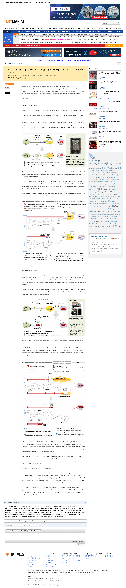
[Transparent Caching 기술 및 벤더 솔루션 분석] (93, 101)
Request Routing (102, 209)
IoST (90, 189)
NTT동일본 (109, 36)
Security (100, 214)
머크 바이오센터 (100, 42)
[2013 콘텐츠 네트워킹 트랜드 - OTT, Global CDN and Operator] (93, 91)
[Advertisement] (105, 273)
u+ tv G (101, 226)
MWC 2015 (98, 196)
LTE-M (97, 194)
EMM (106, 175)
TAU (107, 216)
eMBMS (91, 226)
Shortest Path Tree (116, 214)
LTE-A (115, 192)
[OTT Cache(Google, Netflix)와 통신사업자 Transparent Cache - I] (93, 111)
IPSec (109, 186)
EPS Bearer (113, 175)
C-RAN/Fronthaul (108, 168)
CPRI (97, 170)
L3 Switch (93, 192)
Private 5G (109, 205)
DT (88, 36)
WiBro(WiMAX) (101, 224)
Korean (26, 2)
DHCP (110, 172)
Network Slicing (92, 203)
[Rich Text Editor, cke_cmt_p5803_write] (45, 536)
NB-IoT (113, 198)
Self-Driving (108, 214)
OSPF (104, 203)
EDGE (100, 175)
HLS (119, 179)
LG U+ (99, 192)
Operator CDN (117, 203)
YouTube (110, 224)
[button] (7, 531)
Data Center (92, 175)
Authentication (109, 166)
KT (115, 42)
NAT (108, 198)
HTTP (92, 181)
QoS (119, 206)
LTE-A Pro (91, 194)
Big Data (92, 168)
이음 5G (113, 226)
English (21, 2)
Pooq (100, 206)
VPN (107, 218)
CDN (119, 168)
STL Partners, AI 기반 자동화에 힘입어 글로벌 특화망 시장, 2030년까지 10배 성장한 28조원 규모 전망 (63, 60)
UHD (97, 218)
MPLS (116, 194)
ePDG (96, 226)
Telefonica (92, 36)
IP (111, 184)
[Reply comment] (85, 503)
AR (90, 166)
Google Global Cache (103, 179)
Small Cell (93, 216)
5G (90, 163)
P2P (91, 206)
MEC (111, 194)
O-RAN (100, 203)
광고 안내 (30, 2)
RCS (92, 209)
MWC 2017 (112, 196)
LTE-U (102, 194)
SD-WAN (110, 209)
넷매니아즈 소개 (38, 2)
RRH (95, 209)
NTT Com (116, 36)
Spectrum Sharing (101, 216)
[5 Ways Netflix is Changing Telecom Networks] (93, 82)
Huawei (103, 184)
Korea (109, 189)
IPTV (114, 186)
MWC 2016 (105, 196)
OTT (109, 203)
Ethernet (91, 177)
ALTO (118, 164)
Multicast (103, 198)
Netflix (96, 201)
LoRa (107, 194)
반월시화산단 (51, 42)
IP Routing (101, 186)
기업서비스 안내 (48, 2)
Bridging (98, 168)
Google (91, 179)
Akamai (102, 166)
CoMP (99, 172)
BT (115, 166)
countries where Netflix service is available (37, 352)
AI (113, 163)
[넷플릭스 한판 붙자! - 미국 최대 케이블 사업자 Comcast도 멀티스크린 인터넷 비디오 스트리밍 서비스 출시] (93, 141)
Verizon (79, 36)
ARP (93, 166)
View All (93, 160)
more (115, 34)
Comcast (105, 172)
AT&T (84, 36)
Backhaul (119, 166)
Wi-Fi (91, 223)
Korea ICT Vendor (117, 189)
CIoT (93, 170)
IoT (94, 188)
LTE (107, 191)
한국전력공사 (91, 42)
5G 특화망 (103, 163)
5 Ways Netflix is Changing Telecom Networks (110, 82)
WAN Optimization (113, 221)
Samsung (107, 34)
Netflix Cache (28, 294)
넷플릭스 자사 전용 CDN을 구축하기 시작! (109, 121)
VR (111, 218)
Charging (112, 170)
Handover (97, 184)
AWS (97, 36)
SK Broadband (105, 211)
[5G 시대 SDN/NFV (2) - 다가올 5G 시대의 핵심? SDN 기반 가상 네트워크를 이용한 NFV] (93, 72)
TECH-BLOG (18, 64)
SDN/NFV (93, 211)
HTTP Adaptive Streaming (102, 182)
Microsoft (102, 36)
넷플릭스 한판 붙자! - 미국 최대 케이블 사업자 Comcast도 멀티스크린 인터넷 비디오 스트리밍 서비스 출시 (110, 143)
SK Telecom (115, 211)
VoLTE (100, 221)
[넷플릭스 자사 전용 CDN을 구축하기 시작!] (93, 121)
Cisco (95, 172)
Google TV (114, 179)
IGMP (108, 184)
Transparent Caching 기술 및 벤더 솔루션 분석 (110, 101)
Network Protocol (108, 200)
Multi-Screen (96, 198)
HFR (111, 34)
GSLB (101, 177)
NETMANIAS (9, 64)
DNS (114, 172)
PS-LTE (96, 206)
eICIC (117, 224)
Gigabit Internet (110, 177)
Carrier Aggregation (104, 170)
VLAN (102, 218)
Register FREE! (14, 2)
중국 (52, 36)
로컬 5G (106, 226)
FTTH (96, 177)
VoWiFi (105, 221)
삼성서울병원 (60, 42)
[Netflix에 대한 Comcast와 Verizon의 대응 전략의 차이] (93, 131)
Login (7, 2)
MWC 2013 (91, 196)
